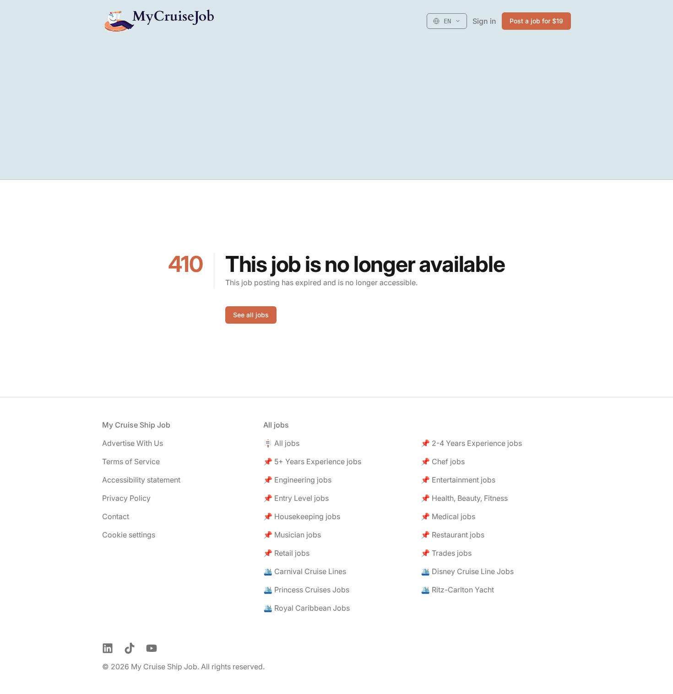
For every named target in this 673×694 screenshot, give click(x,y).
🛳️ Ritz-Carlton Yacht (457, 589)
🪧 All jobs (281, 443)
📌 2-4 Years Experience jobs (471, 443)
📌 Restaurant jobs (452, 534)
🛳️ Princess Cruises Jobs (306, 589)
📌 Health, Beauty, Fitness (464, 498)
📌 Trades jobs (446, 553)
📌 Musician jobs (292, 534)
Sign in (484, 21)
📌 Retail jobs (286, 553)
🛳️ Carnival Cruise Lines (304, 571)
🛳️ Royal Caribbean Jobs (306, 608)
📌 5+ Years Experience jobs (312, 461)
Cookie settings (128, 534)
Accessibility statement (141, 479)
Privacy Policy (126, 498)
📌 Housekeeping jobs (301, 516)
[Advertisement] (336, 111)
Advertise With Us (132, 443)
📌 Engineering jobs (297, 479)
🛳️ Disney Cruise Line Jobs (467, 571)
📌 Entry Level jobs (296, 498)
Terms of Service (131, 461)
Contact (115, 516)
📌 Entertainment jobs (458, 479)
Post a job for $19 (536, 21)
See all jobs (251, 315)
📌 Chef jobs (443, 461)
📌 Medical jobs (448, 516)
